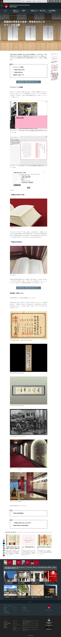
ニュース (7, 15)
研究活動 (5, 626)
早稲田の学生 (6, 624)
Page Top (30, 601)
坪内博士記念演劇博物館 (9, 582)
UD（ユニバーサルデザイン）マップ (16, 625)
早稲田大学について (7, 622)
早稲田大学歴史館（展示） (36, 582)
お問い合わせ (15, 607)
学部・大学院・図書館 (7, 623)
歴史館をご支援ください (18, 75)
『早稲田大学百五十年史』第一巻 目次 (22, 523)
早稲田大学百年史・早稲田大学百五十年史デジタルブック (28, 81)
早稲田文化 (24, 607)
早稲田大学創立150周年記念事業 (16, 232)
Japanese (49, 625)
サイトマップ (15, 610)
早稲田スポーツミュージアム (50, 582)
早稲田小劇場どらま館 (49, 596)
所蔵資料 (5, 610)
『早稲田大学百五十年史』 (19, 69)
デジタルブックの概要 (18, 67)
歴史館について (6, 607)
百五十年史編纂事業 (6, 612)
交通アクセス (15, 623)
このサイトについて (16, 630)
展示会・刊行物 (6, 611)
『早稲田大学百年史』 (18, 72)
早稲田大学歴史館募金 (18, 513)
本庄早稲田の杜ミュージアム (10, 596)
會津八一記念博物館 (21, 582)
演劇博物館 (24, 609)
